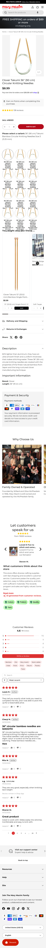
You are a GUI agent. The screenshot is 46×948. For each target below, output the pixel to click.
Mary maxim (24, 662)
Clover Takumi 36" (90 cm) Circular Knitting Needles (26, 31)
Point (15, 665)
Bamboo (9, 662)
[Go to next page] (37, 833)
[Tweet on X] (11, 337)
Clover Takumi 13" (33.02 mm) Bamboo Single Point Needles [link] (15, 295)
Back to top (23, 860)
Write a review (23, 656)
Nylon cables (36, 662)
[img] (23, 533)
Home (4, 31)
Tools (23, 669)
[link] (16, 263)
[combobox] (23, 12)
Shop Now (37, 2)
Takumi (29, 665)
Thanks (37, 665)
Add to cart (31, 127)
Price (22, 665)
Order (8, 665)
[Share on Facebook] (16, 337)
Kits (16, 662)
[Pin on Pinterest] (21, 337)
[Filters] (4, 680)
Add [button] (21, 308)
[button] (37, 12)
